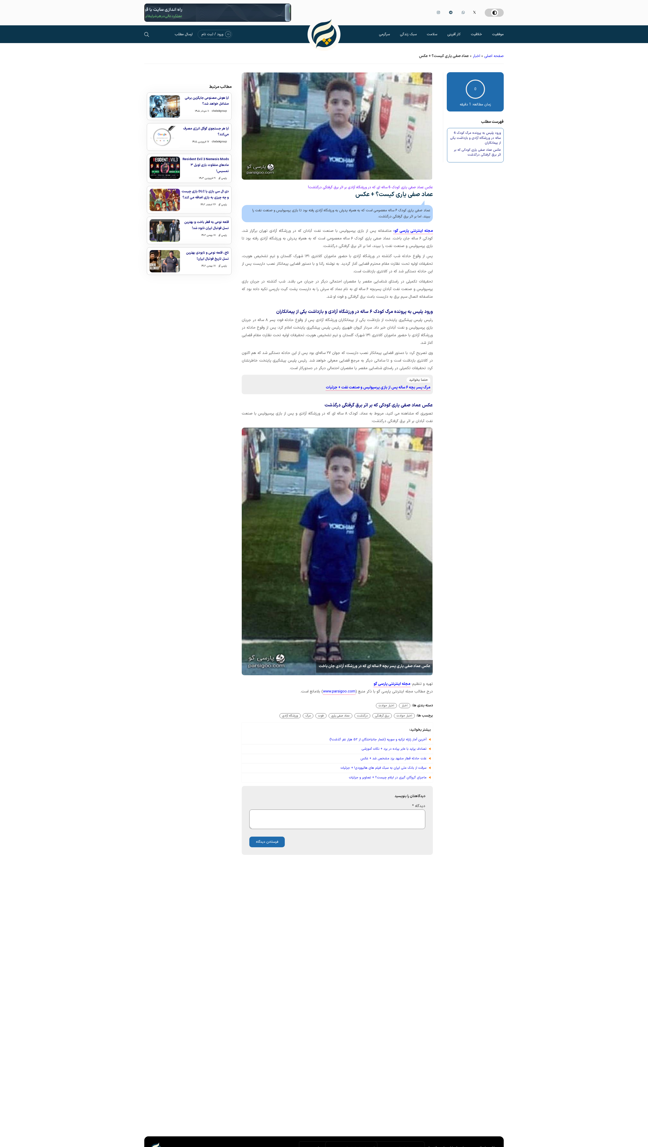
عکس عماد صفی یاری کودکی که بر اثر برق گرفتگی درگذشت (477, 153)
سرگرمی (384, 34)
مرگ (308, 715)
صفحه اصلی (494, 56)
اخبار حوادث (386, 705)
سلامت (432, 34)
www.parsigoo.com (339, 691)
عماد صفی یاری (340, 715)
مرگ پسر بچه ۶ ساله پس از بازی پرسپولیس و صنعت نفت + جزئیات (378, 387)
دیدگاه (418, 806)
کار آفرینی (454, 34)
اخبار (476, 56)
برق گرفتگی (382, 715)
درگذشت (362, 715)
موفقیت (498, 34)
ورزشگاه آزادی (290, 715)
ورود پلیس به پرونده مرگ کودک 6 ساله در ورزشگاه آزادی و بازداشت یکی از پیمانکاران (475, 138)
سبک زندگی (408, 34)
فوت (321, 715)
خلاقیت (476, 34)
